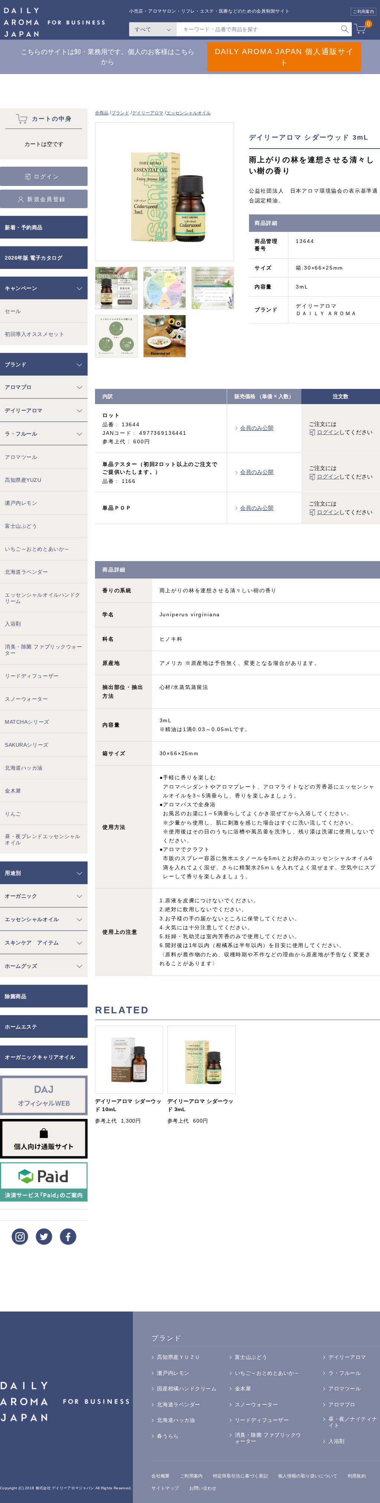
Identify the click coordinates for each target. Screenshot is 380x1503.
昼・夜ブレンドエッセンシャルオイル (43, 839)
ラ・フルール (21, 434)
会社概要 (160, 1476)
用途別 (13, 873)
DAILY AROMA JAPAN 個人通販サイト (284, 57)
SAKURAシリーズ (27, 745)
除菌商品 (15, 996)
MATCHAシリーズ (27, 722)
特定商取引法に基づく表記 (240, 1476)
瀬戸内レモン (21, 503)
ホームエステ (21, 1027)
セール (13, 311)
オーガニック (21, 896)
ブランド (120, 113)
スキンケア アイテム (32, 943)
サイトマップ (165, 1488)
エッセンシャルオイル (188, 113)
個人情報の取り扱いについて (308, 1476)
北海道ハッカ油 (24, 768)
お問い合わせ (203, 1488)
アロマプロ (18, 387)
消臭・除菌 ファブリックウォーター (43, 650)
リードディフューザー (32, 676)
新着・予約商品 (24, 227)
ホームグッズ (21, 966)
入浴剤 (13, 624)
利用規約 (357, 1476)
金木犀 (13, 791)
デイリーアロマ (147, 113)
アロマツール (21, 457)
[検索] (345, 29)
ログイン (328, 432)
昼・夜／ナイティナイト (352, 1422)
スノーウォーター (26, 699)
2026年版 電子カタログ (33, 258)
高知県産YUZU (23, 480)
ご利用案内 (191, 1476)
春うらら (167, 1436)
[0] (360, 30)
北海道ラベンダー (26, 572)
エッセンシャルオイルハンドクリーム (43, 598)
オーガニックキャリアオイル (40, 1057)
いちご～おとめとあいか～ (37, 549)
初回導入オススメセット (34, 334)
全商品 (101, 113)
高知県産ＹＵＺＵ (178, 1357)
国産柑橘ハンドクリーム (186, 1389)
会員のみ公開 (256, 428)
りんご (13, 814)
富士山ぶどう (21, 526)
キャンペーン (21, 288)
